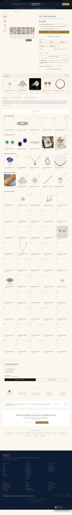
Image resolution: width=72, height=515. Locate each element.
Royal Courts (50, 466)
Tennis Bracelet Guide (6, 485)
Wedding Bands (28, 471)
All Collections (5, 475)
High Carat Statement (29, 468)
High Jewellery (28, 475)
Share (46, 53)
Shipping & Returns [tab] (16, 97)
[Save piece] (57, 4)
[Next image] (14, 84)
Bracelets (4, 469)
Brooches (4, 472)
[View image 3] (5, 25)
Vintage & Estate (28, 474)
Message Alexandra (20, 379)
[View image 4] (5, 30)
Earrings (4, 471)
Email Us (49, 490)
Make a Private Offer (54, 56)
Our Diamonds (28, 485)
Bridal (3, 466)
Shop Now (65, 4)
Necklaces (4, 468)
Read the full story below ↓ (7, 105)
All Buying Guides (5, 490)
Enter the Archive (51, 471)
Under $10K (27, 477)
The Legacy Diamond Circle (30, 490)
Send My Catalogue (42, 422)
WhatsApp (50, 485)
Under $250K (28, 435)
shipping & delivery (63, 26)
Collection (9, 11)
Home (4, 11)
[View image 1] (5, 16)
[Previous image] (18, 84)
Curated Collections (51, 469)
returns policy (57, 28)
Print (41, 53)
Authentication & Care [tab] (29, 97)
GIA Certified (43, 435)
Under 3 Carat (28, 466)
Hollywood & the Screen (52, 468)
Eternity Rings (17, 11)
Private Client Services (29, 488)
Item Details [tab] (6, 97)
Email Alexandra (52, 379)
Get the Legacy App (36, 500)
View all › (66, 75)
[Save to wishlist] (14, 80)
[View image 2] (5, 21)
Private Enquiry (50, 488)
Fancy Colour (5, 474)
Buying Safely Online (6, 488)
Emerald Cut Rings (28, 472)
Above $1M (36, 435)
